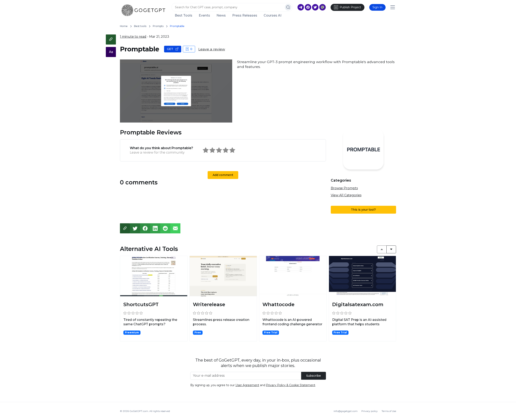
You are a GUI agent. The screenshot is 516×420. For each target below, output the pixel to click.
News (221, 15)
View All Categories (346, 195)
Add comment (223, 175)
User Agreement (247, 385)
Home (124, 26)
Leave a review (211, 49)
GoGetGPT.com (138, 411)
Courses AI (272, 15)
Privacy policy (369, 411)
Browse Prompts (344, 188)
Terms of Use (389, 411)
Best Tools (183, 15)
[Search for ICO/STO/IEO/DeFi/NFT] (288, 7)
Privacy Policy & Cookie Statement (290, 385)
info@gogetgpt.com (346, 411)
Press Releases (244, 15)
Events (204, 15)
